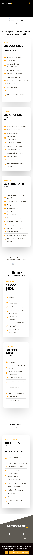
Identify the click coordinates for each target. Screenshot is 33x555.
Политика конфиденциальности (19, 552)
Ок (6, 552)
